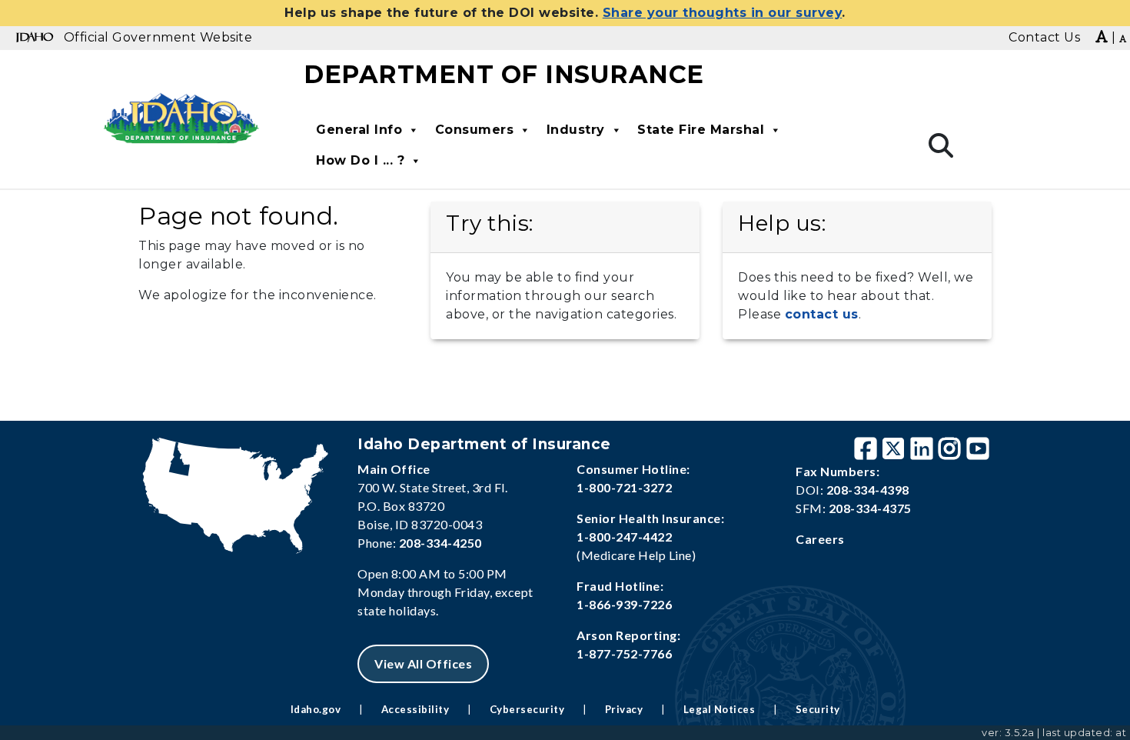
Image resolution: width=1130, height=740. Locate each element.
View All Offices (423, 663)
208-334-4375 (870, 508)
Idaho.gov (316, 709)
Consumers (474, 129)
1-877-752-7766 (624, 653)
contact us (822, 314)
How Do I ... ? (360, 160)
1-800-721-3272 (624, 487)
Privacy (624, 709)
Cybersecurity (527, 709)
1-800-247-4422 (624, 536)
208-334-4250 (440, 542)
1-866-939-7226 (624, 604)
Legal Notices (719, 709)
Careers (820, 539)
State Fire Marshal (700, 129)
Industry (576, 129)
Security (818, 709)
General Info (359, 129)
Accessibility (415, 709)
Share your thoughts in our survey (723, 12)
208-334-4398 (867, 489)
